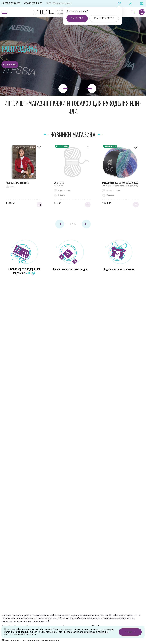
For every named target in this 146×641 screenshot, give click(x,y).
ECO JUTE (59, 183)
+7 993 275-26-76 (10, 3)
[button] (9, 64)
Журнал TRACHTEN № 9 (17, 183)
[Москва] (119, 3)
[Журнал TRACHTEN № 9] (24, 163)
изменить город (104, 18)
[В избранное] (39, 148)
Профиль (130, 3)
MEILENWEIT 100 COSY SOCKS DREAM (120, 183)
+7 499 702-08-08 (33, 3)
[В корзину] (39, 204)
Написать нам (142, 3)
